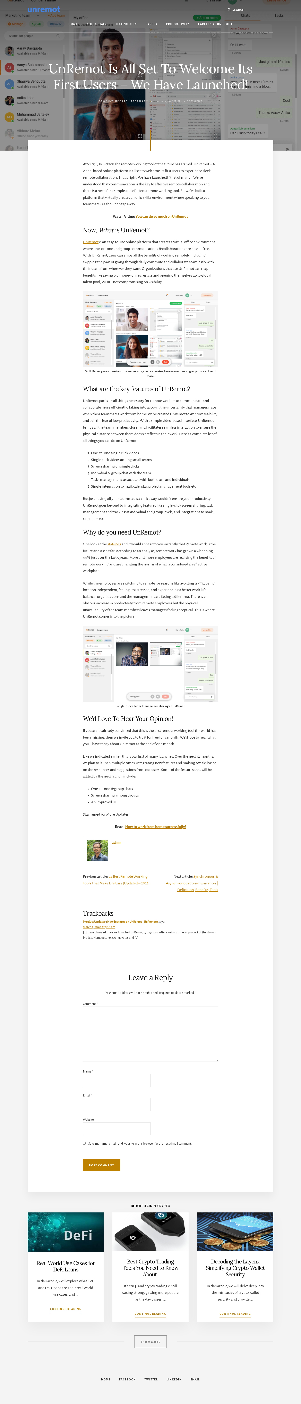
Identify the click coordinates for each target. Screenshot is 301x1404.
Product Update (113, 101)
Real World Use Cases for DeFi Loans (66, 1266)
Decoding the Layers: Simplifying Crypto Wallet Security (235, 1268)
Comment (90, 1004)
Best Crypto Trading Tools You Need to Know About (150, 1268)
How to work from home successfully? (155, 827)
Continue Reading (65, 1310)
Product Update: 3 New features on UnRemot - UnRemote (120, 921)
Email (87, 1095)
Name (88, 1071)
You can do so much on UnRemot (162, 217)
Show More (150, 1341)
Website (88, 1119)
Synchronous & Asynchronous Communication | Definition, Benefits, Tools (192, 883)
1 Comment (193, 101)
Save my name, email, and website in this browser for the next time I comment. (140, 1143)
